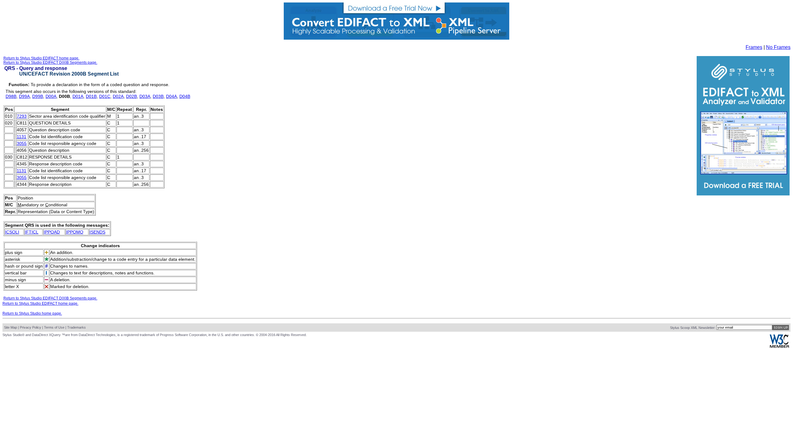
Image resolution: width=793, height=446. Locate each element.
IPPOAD (52, 232)
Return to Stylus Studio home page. (32, 313)
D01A (77, 96)
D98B (11, 96)
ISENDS (97, 232)
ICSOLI (12, 232)
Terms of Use (54, 327)
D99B (37, 96)
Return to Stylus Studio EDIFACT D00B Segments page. (50, 62)
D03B (158, 96)
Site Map (10, 327)
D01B (91, 96)
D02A (118, 96)
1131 (21, 136)
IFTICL (31, 232)
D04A (171, 96)
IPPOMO (74, 232)
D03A (144, 96)
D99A (24, 96)
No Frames (778, 47)
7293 (22, 116)
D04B (184, 96)
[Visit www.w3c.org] (779, 346)
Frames (754, 47)
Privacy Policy (30, 327)
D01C (104, 96)
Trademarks (76, 327)
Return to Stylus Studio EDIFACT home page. (41, 58)
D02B (131, 96)
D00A (51, 96)
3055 (22, 143)
